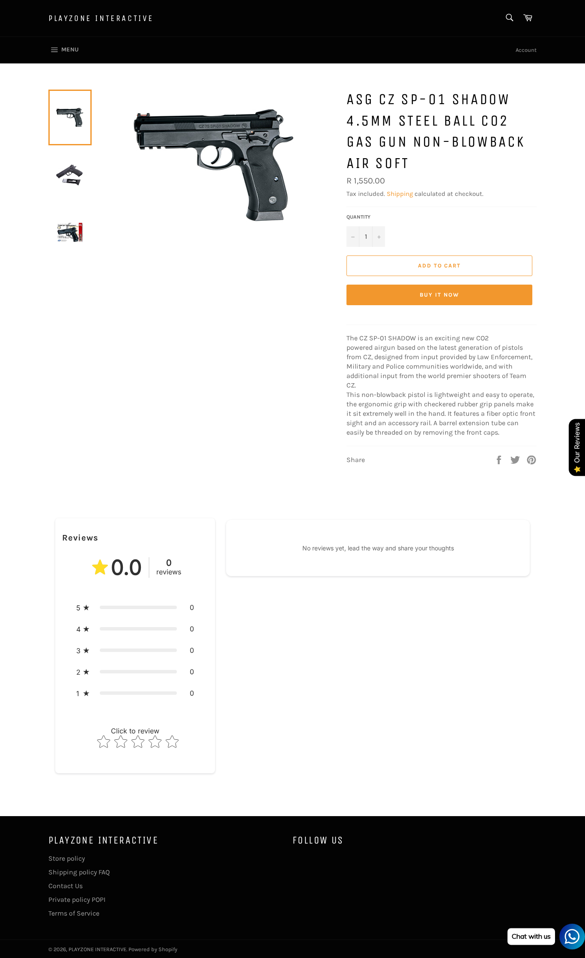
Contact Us (65, 886)
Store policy (66, 858)
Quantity (358, 217)
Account (526, 50)
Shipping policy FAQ (79, 872)
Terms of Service (73, 913)
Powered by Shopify (152, 949)
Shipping (400, 194)
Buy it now (439, 294)
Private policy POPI (76, 899)
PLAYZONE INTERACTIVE (101, 18)
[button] (135, 607)
